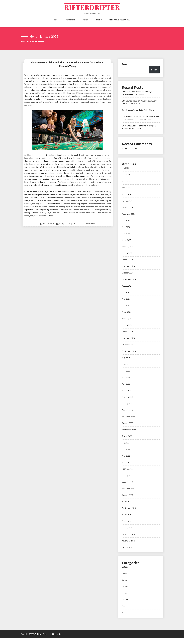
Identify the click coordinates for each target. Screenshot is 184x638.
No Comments (90, 223)
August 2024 (127, 285)
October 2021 (127, 495)
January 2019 (127, 527)
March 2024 (126, 312)
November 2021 (128, 488)
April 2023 (126, 383)
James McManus (48, 223)
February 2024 (127, 318)
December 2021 (128, 481)
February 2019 (127, 521)
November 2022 (128, 416)
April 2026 (126, 187)
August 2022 (127, 436)
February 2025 (127, 246)
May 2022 (126, 455)
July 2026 (125, 168)
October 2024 (127, 272)
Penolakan (70, 20)
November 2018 (128, 540)
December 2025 (128, 207)
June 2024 (126, 292)
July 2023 (125, 364)
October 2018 (127, 547)
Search (125, 64)
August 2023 (127, 357)
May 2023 (126, 377)
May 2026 (126, 181)
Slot (123, 612)
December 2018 (128, 534)
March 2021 (126, 501)
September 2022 (129, 429)
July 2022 (125, 442)
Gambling (125, 580)
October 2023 (127, 344)
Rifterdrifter (92, 7)
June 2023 (126, 370)
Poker (85, 20)
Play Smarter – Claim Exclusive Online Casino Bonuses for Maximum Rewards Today (67, 64)
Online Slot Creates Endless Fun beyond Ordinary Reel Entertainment (138, 93)
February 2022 (127, 468)
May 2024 (126, 298)
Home (56, 20)
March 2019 (126, 514)
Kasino (99, 20)
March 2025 (126, 240)
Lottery (125, 599)
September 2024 (129, 279)
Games (125, 586)
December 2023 (128, 331)
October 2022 (127, 423)
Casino (77, 224)
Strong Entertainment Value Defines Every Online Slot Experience (139, 102)
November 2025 (128, 214)
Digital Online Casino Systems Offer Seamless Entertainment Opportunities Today (140, 118)
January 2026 (127, 200)
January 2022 (127, 475)
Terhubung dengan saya (119, 20)
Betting (125, 566)
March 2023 (126, 390)
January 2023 (127, 403)
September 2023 (129, 351)
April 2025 (126, 233)
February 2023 (127, 397)
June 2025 (126, 220)
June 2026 (126, 174)
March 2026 (126, 194)
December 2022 (128, 410)
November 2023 (128, 338)
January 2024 (127, 325)
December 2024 (128, 259)
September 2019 (129, 508)
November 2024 (128, 266)
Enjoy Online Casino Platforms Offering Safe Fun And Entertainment (139, 127)
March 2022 (126, 462)
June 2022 (126, 449)
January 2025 (127, 253)
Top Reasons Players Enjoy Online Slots (138, 110)
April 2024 (126, 305)
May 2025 (126, 227)
